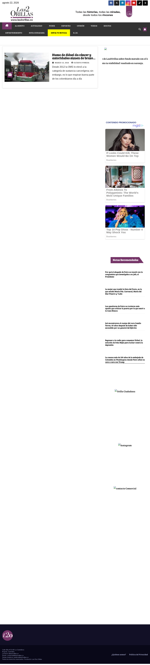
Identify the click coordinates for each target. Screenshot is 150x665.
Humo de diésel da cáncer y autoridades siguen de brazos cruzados (73, 57)
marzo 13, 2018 (62, 62)
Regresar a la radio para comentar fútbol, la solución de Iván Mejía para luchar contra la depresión (124, 342)
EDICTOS (107, 26)
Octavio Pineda (81, 62)
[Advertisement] (125, 417)
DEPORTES (65, 26)
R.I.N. (75, 33)
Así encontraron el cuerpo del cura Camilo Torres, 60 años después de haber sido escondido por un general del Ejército (123, 325)
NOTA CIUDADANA (37, 33)
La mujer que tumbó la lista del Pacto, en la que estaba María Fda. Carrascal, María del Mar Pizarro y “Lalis (123, 291)
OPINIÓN (80, 26)
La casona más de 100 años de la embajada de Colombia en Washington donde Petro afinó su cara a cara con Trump (125, 359)
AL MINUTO (20, 26)
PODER (52, 26)
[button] (140, 29)
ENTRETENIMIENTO (13, 33)
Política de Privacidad (138, 654)
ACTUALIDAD (36, 26)
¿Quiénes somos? (118, 654)
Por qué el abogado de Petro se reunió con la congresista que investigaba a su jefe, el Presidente (124, 274)
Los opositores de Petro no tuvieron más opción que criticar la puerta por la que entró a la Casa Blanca (125, 308)
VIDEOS (94, 26)
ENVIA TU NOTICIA (59, 33)
